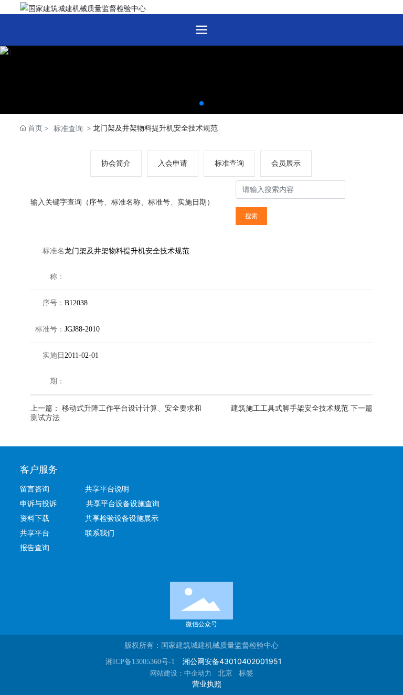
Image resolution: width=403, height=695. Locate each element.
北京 (225, 673)
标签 (246, 673)
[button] (201, 103)
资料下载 (39, 518)
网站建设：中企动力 (180, 673)
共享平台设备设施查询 (123, 504)
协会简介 (116, 163)
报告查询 (34, 548)
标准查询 (68, 128)
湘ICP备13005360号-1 (140, 662)
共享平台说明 (107, 489)
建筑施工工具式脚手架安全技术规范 (291, 408)
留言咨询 (39, 489)
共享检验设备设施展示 (121, 518)
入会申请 (172, 163)
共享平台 (34, 533)
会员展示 (286, 163)
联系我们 (99, 533)
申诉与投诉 (41, 504)
